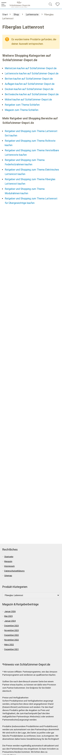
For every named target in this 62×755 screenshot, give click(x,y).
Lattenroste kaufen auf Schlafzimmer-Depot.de (32, 73)
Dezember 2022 (11, 635)
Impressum (9, 566)
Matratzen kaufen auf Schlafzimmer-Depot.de (31, 68)
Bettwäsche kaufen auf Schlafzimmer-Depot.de (32, 94)
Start (5, 14)
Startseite (8, 556)
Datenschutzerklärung (14, 571)
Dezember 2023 (11, 625)
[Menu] (4, 4)
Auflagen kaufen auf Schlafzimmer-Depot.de (30, 83)
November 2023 (11, 630)
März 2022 (9, 644)
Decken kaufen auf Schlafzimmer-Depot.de (29, 89)
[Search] (50, 4)
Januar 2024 (10, 621)
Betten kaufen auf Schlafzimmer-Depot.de (29, 78)
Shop (16, 14)
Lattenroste (32, 14)
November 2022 (11, 640)
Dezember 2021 (11, 649)
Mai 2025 (8, 616)
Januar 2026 (10, 611)
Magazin (8, 561)
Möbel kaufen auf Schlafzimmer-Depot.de (28, 99)
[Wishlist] (57, 4)
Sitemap (8, 575)
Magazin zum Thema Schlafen (21, 109)
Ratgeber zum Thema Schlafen (22, 104)
